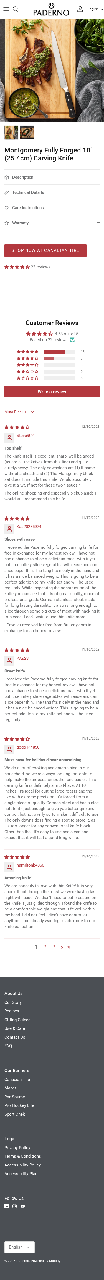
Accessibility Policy (22, 1165)
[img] (17, 427)
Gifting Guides (17, 1019)
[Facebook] (6, 1206)
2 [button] (45, 946)
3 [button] (54, 946)
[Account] (79, 9)
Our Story (13, 1002)
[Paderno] (51, 9)
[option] (52, 70)
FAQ (8, 1045)
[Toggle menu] (6, 9)
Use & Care (14, 1028)
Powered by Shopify (45, 1261)
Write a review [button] (52, 391)
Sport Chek (14, 1114)
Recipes (11, 1011)
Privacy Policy (17, 1147)
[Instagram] (14, 1206)
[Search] (18, 9)
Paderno (22, 1261)
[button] (17, 267)
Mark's (10, 1088)
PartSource (14, 1096)
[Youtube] (23, 1206)
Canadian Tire (17, 1079)
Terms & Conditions (22, 1156)
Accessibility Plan (20, 1173)
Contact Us (14, 1037)
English (93, 9)
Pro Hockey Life (19, 1105)
